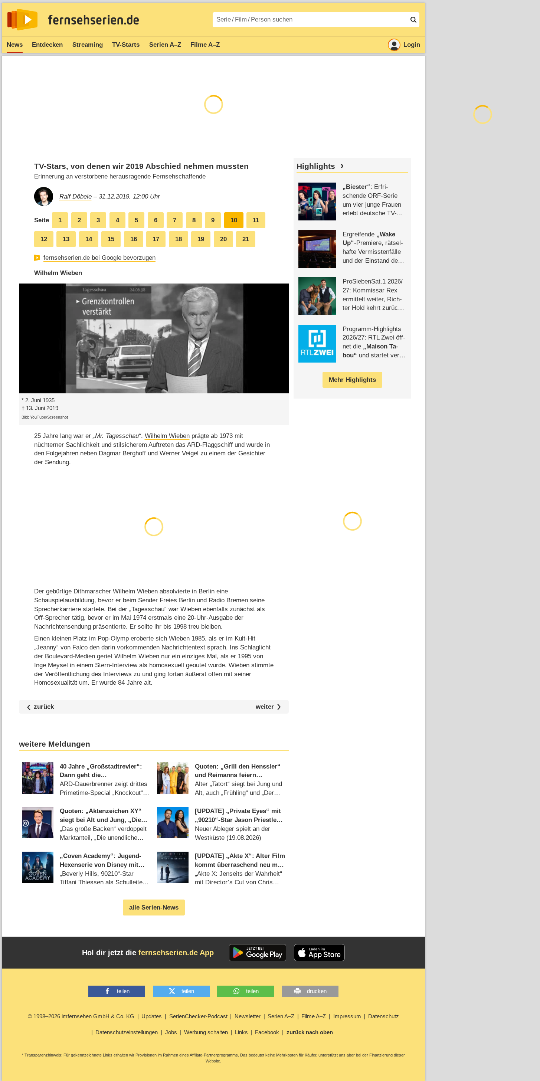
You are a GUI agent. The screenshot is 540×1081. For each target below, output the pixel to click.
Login (411, 44)
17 (156, 239)
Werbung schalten (206, 1032)
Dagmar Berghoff (122, 453)
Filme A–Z (205, 44)
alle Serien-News (154, 907)
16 (133, 239)
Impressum (347, 1016)
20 (223, 239)
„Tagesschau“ (148, 609)
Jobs (171, 1032)
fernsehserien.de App (176, 953)
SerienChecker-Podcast (198, 1016)
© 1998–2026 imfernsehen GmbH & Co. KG (81, 1016)
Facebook (267, 1032)
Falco (80, 647)
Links (241, 1032)
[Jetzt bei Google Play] (258, 952)
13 (66, 239)
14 (88, 239)
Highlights (316, 166)
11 (256, 220)
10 (233, 220)
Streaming (87, 44)
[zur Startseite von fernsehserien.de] (22, 19)
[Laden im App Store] (319, 952)
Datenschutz (383, 1016)
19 (200, 239)
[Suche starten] (413, 19)
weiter (265, 707)
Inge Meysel (51, 665)
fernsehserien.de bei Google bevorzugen (99, 257)
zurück (44, 706)
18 (178, 239)
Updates (151, 1016)
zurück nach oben (310, 1032)
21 (245, 239)
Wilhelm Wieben (167, 435)
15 (111, 239)
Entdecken (47, 44)
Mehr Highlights (352, 379)
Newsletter (248, 1016)
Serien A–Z (165, 44)
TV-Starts (126, 44)
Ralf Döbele (75, 196)
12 (43, 239)
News (15, 44)
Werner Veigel (179, 453)
